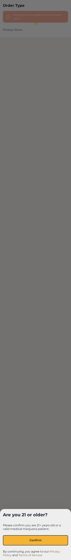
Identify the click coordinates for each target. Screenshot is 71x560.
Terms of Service (30, 555)
